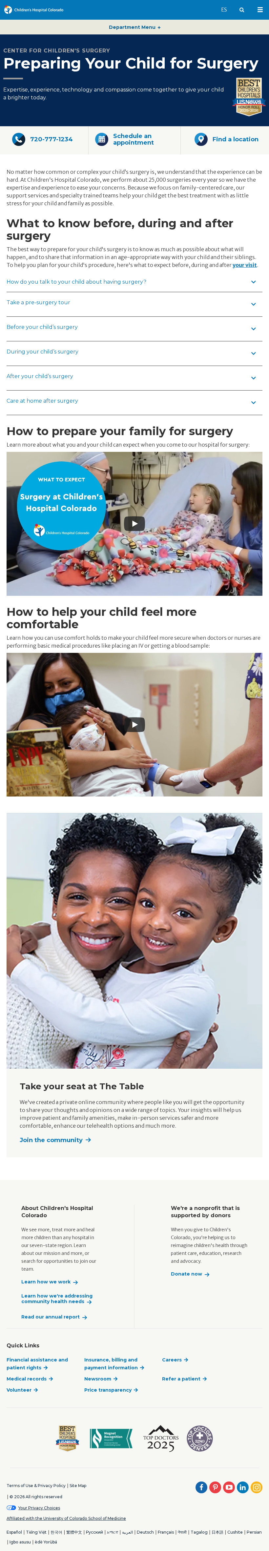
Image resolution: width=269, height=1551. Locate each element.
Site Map (78, 1485)
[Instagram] (256, 1487)
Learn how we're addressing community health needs (57, 1299)
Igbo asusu (20, 1542)
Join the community (51, 1140)
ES (227, 9)
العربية (127, 1532)
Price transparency (108, 1390)
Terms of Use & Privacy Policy (36, 1485)
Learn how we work (46, 1282)
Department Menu (133, 27)
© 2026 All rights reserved (36, 1496)
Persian (254, 1532)
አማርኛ (112, 1532)
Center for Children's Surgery (56, 51)
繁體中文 (74, 1532)
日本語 (217, 1532)
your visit (245, 265)
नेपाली (182, 1532)
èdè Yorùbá (46, 1542)
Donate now (186, 1274)
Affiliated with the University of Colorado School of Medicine (66, 1518)
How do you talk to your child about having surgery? (76, 282)
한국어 (56, 1532)
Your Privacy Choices (39, 1507)
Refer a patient (181, 1379)
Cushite (235, 1532)
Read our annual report (50, 1317)
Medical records (27, 1379)
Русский (94, 1532)
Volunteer (19, 1390)
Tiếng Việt (36, 1532)
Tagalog (199, 1532)
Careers (172, 1360)
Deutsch (145, 1532)
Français (166, 1532)
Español (14, 1532)
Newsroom (97, 1379)
